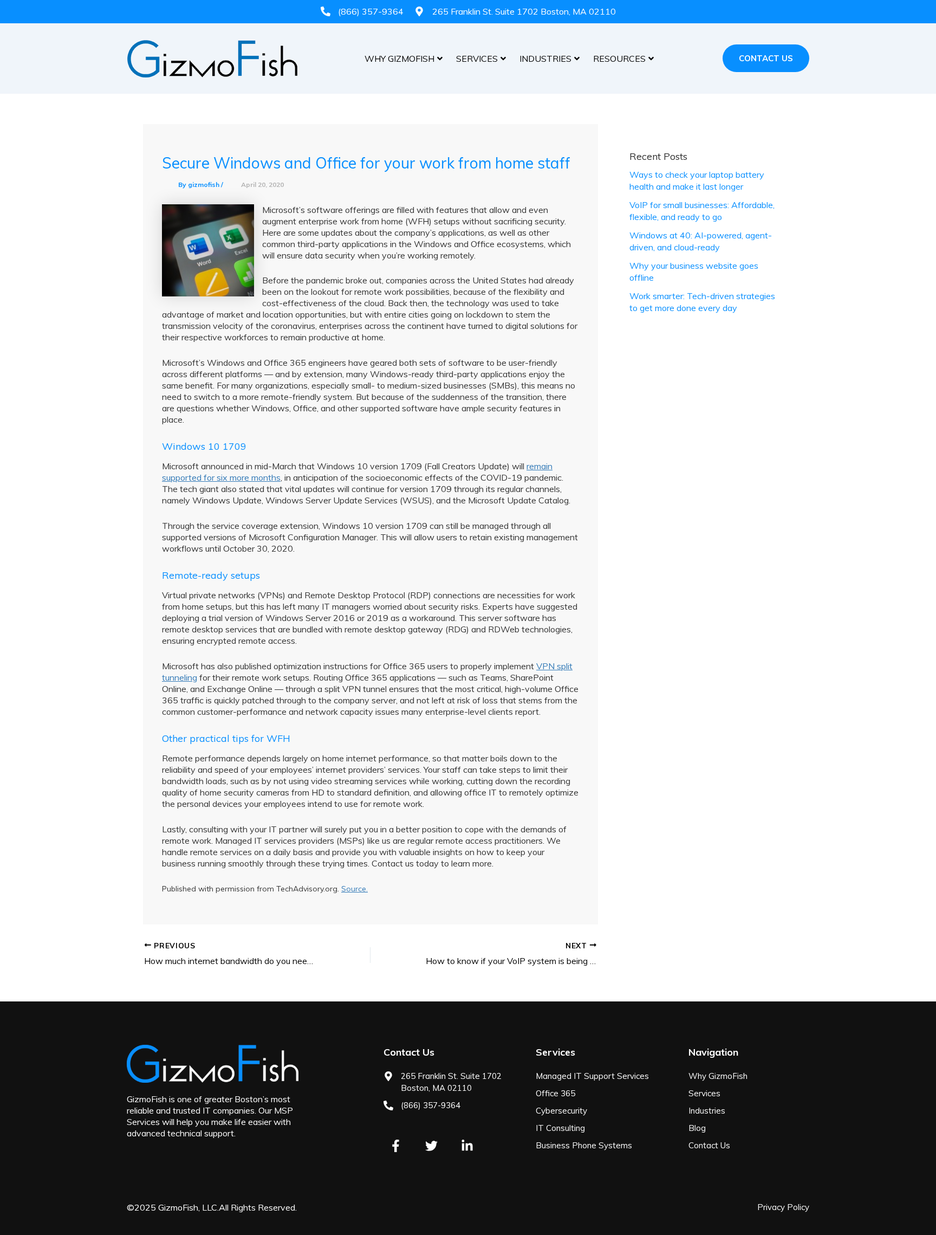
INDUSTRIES (545, 58)
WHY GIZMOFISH (399, 58)
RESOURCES (619, 58)
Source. (354, 889)
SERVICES (477, 58)
